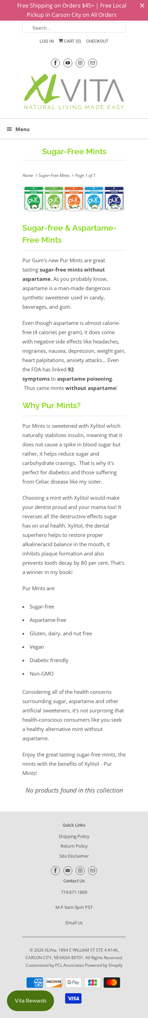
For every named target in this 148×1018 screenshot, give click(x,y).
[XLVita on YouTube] (67, 63)
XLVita (50, 950)
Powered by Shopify (104, 965)
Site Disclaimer (74, 856)
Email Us (74, 923)
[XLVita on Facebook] (55, 63)
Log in (47, 41)
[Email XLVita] (92, 63)
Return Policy (74, 846)
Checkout (97, 41)
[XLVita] (74, 93)
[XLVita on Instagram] (80, 63)
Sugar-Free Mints (74, 151)
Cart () (72, 41)
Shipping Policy (74, 836)
